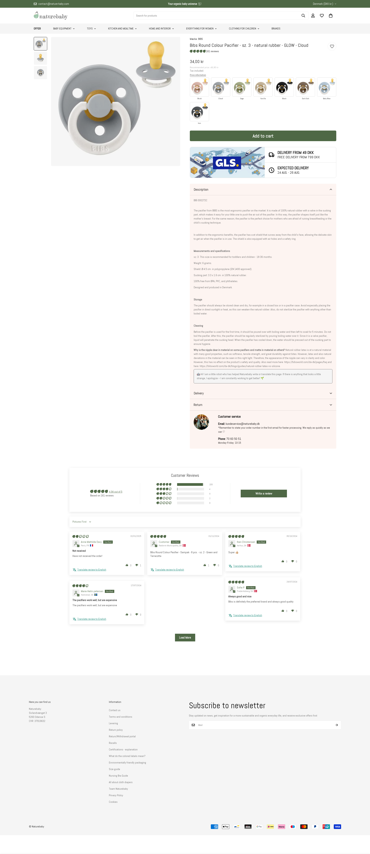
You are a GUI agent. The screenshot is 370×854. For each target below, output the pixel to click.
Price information (198, 75)
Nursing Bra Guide (118, 775)
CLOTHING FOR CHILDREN (242, 28)
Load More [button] (185, 637)
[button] (330, 15)
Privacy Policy (116, 795)
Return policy (116, 730)
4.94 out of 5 (115, 491)
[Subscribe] (336, 725)
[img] (80, 536)
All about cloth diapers (121, 782)
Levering (113, 723)
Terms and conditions (120, 716)
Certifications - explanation (123, 749)
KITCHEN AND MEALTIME (121, 28)
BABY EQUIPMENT (62, 28)
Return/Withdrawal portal (122, 736)
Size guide (114, 769)
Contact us (114, 710)
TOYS (90, 28)
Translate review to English (91, 569)
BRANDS (276, 28)
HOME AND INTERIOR (160, 28)
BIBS (200, 39)
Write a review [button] (264, 493)
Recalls (113, 743)
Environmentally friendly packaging (127, 762)
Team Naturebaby (118, 788)
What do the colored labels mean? (127, 756)
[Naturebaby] (50, 15)
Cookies (113, 802)
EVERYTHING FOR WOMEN (200, 28)
